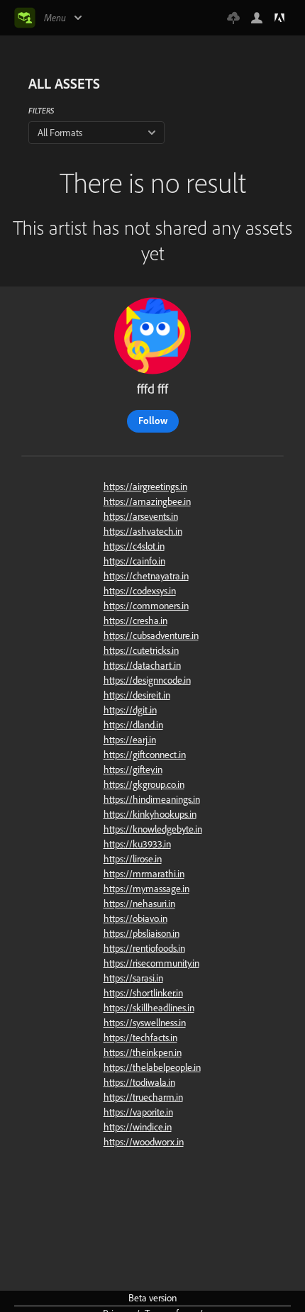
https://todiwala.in (139, 1082)
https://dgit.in (130, 710)
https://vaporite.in (138, 1112)
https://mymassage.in (146, 888)
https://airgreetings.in (145, 486)
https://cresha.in (135, 620)
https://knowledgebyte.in (153, 829)
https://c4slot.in (134, 546)
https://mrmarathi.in (144, 873)
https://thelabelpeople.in (152, 1067)
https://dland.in (133, 724)
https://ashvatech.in (143, 531)
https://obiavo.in (135, 918)
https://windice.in (138, 1127)
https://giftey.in (133, 769)
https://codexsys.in (140, 590)
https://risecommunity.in (151, 963)
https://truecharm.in (143, 1097)
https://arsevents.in (141, 516)
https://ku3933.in (137, 844)
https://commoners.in (146, 605)
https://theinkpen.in (143, 1052)
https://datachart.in (142, 665)
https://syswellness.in (145, 1022)
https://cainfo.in (134, 561)
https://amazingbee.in (147, 501)
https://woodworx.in (144, 1141)
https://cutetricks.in (141, 650)
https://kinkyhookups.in (150, 814)
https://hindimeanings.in (152, 799)
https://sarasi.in (133, 978)
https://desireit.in (137, 695)
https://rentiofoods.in (144, 948)
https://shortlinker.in (143, 992)
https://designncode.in (147, 680)
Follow (152, 420)
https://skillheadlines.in (149, 1007)
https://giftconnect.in (145, 754)
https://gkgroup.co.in (144, 784)
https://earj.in (130, 739)
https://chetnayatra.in (146, 575)
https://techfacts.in (140, 1037)
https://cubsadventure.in (151, 635)
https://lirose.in (133, 858)
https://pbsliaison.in (141, 933)
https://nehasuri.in (139, 903)
